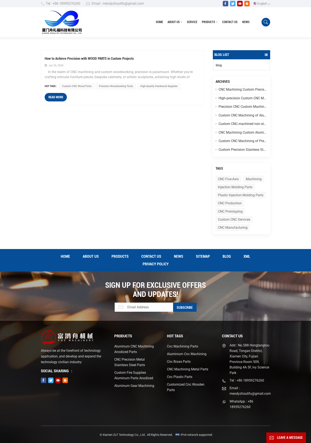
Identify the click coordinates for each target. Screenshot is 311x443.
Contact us (230, 22)
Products (208, 22)
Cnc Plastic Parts (179, 377)
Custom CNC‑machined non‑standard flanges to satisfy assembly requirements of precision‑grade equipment (243, 124)
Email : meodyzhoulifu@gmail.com (118, 3)
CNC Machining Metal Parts (187, 369)
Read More (55, 97)
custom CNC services (234, 219)
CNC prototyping (230, 211)
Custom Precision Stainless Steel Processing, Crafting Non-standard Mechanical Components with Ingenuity (243, 150)
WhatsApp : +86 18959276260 (241, 404)
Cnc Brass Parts (179, 362)
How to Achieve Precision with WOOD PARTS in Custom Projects (89, 58)
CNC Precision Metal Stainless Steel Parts (129, 362)
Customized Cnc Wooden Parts (185, 387)
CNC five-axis (228, 179)
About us (174, 22)
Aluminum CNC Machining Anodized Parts (134, 349)
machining (254, 179)
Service (192, 22)
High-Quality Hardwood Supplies (159, 86)
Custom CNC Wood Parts (76, 86)
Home (159, 22)
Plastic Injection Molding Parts (240, 195)
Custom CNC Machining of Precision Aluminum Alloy (243, 141)
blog (219, 65)
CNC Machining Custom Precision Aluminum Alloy (243, 89)
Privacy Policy (156, 264)
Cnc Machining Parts (182, 346)
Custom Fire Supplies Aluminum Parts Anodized (133, 375)
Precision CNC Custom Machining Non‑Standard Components (243, 107)
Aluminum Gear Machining (134, 386)
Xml (247, 256)
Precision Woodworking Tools (116, 86)
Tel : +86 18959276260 (63, 3)
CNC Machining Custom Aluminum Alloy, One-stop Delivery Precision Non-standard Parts (243, 132)
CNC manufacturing (233, 228)
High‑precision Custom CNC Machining (243, 98)
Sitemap (203, 256)
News (246, 22)
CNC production (230, 203)
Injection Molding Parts (235, 187)
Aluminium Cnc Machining (186, 354)
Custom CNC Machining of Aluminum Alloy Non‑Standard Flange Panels (243, 115)
